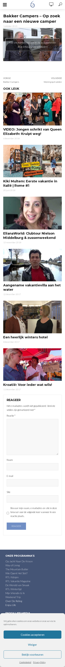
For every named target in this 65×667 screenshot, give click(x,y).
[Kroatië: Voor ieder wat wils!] (32, 364)
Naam (10, 459)
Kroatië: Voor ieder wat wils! (27, 385)
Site (8, 492)
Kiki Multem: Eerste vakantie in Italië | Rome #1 (30, 183)
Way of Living (12, 565)
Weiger (32, 644)
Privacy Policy (39, 662)
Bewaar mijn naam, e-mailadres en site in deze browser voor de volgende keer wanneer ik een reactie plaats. (33, 512)
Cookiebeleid (25, 662)
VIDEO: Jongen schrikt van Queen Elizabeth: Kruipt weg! (32, 131)
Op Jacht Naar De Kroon (19, 561)
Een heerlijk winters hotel (25, 337)
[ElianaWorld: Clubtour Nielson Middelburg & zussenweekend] (32, 213)
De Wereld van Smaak (17, 585)
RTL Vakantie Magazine (18, 581)
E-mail (10, 476)
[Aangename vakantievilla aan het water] (32, 265)
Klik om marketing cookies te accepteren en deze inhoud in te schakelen (32, 44)
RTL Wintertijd (13, 589)
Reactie (11, 415)
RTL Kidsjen (12, 577)
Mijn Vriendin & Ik (15, 593)
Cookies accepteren (32, 634)
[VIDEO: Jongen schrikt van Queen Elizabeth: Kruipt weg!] (32, 109)
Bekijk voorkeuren (32, 654)
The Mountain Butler (16, 569)
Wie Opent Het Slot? (16, 573)
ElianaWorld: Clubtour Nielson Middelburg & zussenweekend (29, 235)
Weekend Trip (13, 597)
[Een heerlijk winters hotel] (32, 317)
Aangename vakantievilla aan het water (32, 287)
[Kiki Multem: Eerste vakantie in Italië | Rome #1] (32, 161)
